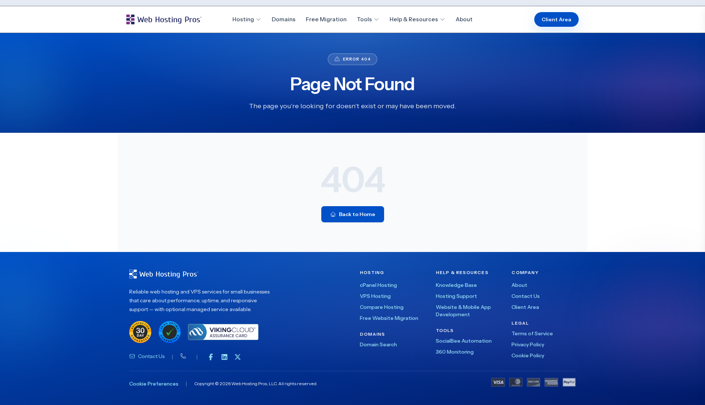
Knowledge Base (456, 285)
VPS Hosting (375, 296)
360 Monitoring (455, 352)
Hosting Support (456, 296)
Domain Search (378, 344)
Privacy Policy (527, 344)
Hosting (243, 19)
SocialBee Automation (464, 341)
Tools (364, 19)
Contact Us (151, 356)
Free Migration (326, 19)
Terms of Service (532, 333)
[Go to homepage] (164, 19)
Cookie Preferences (153, 383)
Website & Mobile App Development (463, 311)
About (464, 19)
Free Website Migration (389, 318)
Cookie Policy (527, 355)
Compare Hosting (382, 307)
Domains (284, 19)
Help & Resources (414, 19)
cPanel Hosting (378, 285)
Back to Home (357, 214)
